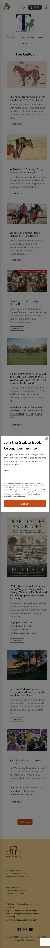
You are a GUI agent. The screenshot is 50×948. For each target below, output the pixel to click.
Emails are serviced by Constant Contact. (22, 495)
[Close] (46, 438)
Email (6, 470)
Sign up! (25, 504)
